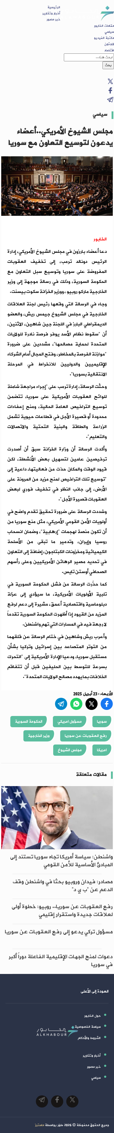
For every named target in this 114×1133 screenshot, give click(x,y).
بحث (108, 65)
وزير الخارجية (39, 736)
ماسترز (39, 1125)
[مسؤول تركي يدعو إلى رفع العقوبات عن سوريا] (57, 945)
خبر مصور (53, 19)
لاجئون (109, 44)
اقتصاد (109, 50)
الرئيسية (53, 7)
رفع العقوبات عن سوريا (86, 736)
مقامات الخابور (104, 25)
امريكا (102, 750)
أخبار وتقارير (51, 13)
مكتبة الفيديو (104, 38)
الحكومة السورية (28, 721)
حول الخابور (92, 1016)
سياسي (109, 32)
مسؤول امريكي (69, 721)
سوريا (102, 721)
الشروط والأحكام (89, 1038)
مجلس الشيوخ (70, 750)
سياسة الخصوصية (88, 1026)
